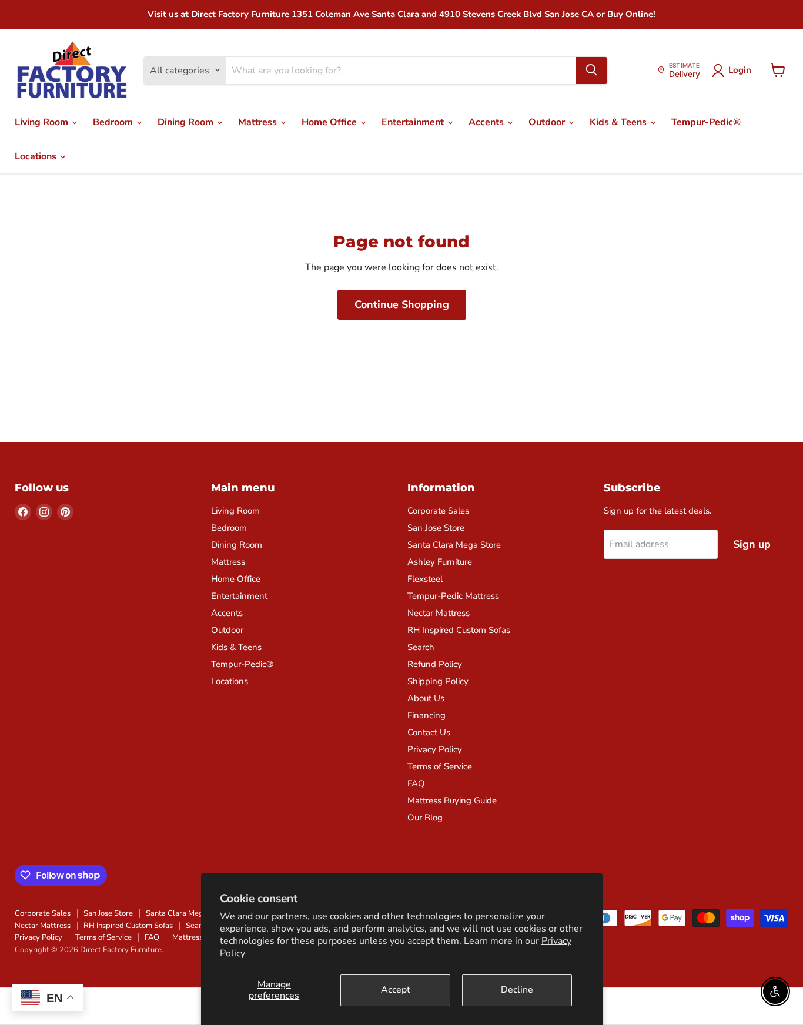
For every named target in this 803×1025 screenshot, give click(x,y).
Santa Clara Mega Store (454, 545)
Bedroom (114, 122)
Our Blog (425, 817)
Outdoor (547, 122)
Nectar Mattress (438, 613)
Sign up (752, 544)
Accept (395, 989)
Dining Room (187, 122)
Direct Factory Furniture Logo (72, 70)
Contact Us (428, 732)
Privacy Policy (434, 749)
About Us (425, 698)
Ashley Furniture (439, 562)
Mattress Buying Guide (452, 800)
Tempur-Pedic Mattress (453, 596)
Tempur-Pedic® (706, 122)
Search (420, 647)
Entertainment (414, 122)
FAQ (416, 783)
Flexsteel (425, 579)
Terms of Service (439, 766)
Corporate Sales (438, 511)
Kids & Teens (619, 122)
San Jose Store (435, 528)
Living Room (43, 122)
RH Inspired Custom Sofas (458, 630)
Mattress (258, 122)
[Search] (591, 69)
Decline (517, 989)
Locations (37, 156)
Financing (426, 715)
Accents (487, 122)
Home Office (330, 122)
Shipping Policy (438, 681)
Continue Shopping (401, 304)
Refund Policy (434, 664)
